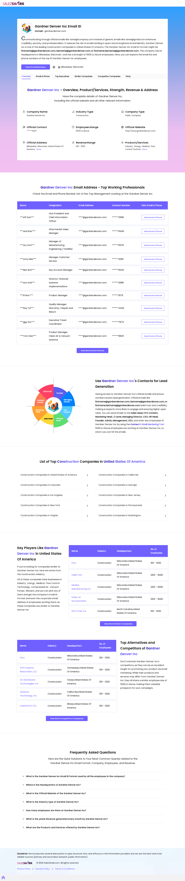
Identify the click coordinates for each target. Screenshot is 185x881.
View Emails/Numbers (35, 67)
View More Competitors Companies (66, 718)
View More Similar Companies (118, 624)
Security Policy (42, 868)
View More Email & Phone (92, 350)
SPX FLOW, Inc (79, 611)
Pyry (74, 562)
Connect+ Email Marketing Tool (147, 424)
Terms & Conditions (65, 868)
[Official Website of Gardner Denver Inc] (54, 67)
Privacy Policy (23, 868)
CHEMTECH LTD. (28, 705)
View (153, 217)
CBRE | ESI (77, 575)
